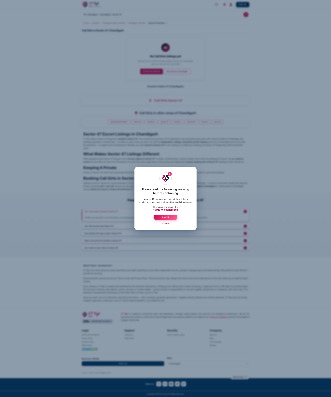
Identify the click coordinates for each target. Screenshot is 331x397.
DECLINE (165, 223)
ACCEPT (165, 217)
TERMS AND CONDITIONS (165, 210)
